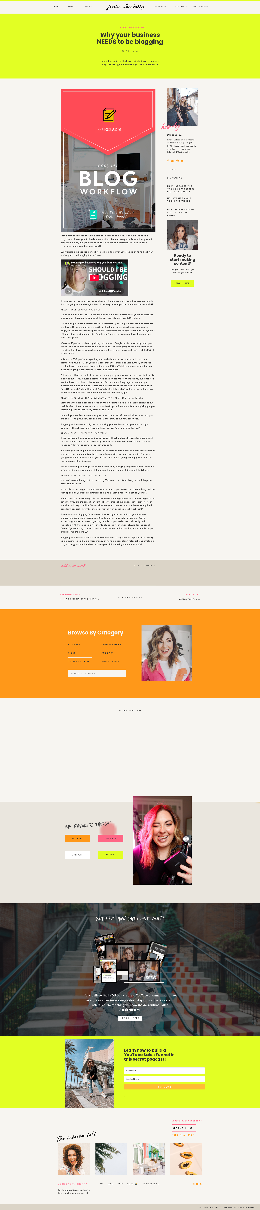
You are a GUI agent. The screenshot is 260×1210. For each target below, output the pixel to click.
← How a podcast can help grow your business (84, 599)
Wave (125, 375)
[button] (76, 565)
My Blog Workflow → (189, 599)
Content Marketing (130, 27)
